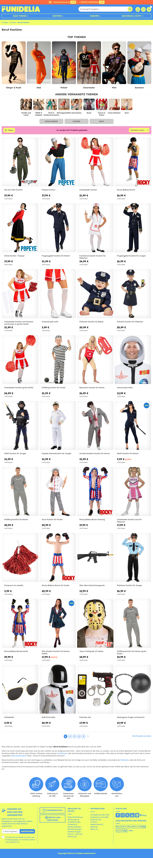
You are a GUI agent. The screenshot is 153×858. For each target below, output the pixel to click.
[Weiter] (88, 736)
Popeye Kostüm (48, 190)
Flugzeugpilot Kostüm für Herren (56, 256)
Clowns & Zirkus (101, 114)
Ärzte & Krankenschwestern (51, 114)
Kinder (76, 121)
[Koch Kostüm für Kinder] (58, 491)
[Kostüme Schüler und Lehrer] (26, 105)
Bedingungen (13, 840)
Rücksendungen (75, 829)
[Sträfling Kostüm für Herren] (20, 491)
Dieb (39, 87)
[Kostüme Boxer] (89, 105)
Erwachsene (51, 121)
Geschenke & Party (131, 16)
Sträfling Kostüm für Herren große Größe (131, 652)
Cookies (93, 822)
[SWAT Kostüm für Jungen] (20, 425)
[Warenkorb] (149, 9)
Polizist (63, 87)
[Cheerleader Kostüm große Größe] (20, 359)
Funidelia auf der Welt (99, 815)
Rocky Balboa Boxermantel (16, 651)
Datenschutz (95, 819)
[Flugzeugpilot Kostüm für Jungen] (133, 227)
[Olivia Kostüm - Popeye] (20, 227)
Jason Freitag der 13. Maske (91, 651)
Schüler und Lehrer (26, 114)
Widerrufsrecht (96, 824)
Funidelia (5, 22)
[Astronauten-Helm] (133, 359)
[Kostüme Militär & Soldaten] (38, 105)
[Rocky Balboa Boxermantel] (20, 623)
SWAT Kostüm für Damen (128, 453)
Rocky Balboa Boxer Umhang (92, 519)
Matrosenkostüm (18, 756)
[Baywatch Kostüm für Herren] (95, 359)
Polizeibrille (9, 717)
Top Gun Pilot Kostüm (13, 190)
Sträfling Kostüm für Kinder (53, 387)
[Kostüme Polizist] (64, 62)
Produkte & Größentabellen (74, 825)
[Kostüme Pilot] (114, 62)
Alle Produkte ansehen (141, 736)
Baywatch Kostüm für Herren (92, 387)
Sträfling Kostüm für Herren (16, 519)
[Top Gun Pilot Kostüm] (20, 161)
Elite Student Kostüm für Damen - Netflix (56, 652)
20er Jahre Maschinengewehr (92, 585)
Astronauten (76, 113)
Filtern (11, 130)
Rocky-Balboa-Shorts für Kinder (55, 585)
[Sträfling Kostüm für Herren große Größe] (133, 623)
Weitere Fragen (74, 832)
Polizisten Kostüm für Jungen (129, 585)
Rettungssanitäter (64, 113)
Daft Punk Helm (48, 717)
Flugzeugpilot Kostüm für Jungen (131, 256)
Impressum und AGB (99, 817)
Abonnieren (27, 831)
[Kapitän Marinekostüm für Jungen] (58, 425)
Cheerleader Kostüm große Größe (18, 387)
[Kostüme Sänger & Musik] (14, 62)
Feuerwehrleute (114, 113)
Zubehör (94, 16)
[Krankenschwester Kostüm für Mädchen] (95, 227)
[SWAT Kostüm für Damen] (133, 425)
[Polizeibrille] (20, 689)
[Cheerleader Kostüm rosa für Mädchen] (133, 491)
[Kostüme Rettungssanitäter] (64, 105)
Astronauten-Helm (125, 387)
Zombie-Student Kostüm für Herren (94, 453)
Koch (127, 113)
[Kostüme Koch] (127, 105)
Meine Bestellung (75, 817)
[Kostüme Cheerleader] (89, 62)
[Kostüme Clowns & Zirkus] (101, 105)
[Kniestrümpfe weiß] (58, 293)
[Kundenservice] (143, 9)
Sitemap (94, 827)
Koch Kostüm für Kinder (52, 519)
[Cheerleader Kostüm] (95, 161)
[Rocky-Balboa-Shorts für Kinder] (58, 557)
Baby (101, 121)
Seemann (139, 87)
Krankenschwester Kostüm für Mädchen (92, 257)
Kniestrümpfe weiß (50, 322)
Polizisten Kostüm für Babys (91, 322)
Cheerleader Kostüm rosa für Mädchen (129, 520)
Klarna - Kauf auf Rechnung (75, 835)
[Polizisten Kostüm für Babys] (95, 293)
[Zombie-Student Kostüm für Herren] (95, 425)
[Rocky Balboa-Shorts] (133, 161)
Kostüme (56, 16)
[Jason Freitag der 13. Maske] (95, 623)
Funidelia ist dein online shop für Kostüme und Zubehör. (21, 9)
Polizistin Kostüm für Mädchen (130, 322)
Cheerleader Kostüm (88, 190)
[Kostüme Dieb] (39, 62)
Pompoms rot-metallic (13, 585)
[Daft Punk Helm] (58, 689)
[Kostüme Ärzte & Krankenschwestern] (51, 105)
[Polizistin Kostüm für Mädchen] (133, 293)
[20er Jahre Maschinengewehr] (95, 557)
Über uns (94, 829)
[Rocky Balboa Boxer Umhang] (95, 491)
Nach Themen (19, 16)
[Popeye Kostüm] (58, 161)
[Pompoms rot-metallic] (20, 557)
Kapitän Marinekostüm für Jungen (56, 453)
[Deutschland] (118, 815)
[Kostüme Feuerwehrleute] (114, 105)
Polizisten (124, 760)
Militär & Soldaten (38, 114)
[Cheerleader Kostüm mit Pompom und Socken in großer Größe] (20, 293)
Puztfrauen (62, 753)
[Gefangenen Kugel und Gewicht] (133, 689)
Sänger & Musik (13, 87)
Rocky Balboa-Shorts (126, 190)
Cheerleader (89, 87)
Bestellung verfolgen (53, 818)
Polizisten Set (85, 717)
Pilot (114, 87)
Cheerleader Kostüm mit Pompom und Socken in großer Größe (18, 323)
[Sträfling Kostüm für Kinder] (58, 359)
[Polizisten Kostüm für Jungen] (133, 557)
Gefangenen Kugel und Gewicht (130, 717)
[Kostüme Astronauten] (76, 105)
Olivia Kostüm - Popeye (14, 256)
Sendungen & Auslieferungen (74, 820)
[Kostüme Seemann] (139, 62)
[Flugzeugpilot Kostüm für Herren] (58, 227)
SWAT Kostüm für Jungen (15, 453)
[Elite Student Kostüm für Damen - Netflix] (58, 623)
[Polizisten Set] (95, 689)
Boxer (89, 113)
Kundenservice (54, 810)
